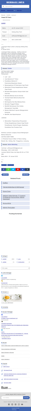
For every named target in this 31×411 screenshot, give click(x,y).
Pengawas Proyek (8, 370)
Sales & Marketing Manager (7, 352)
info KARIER (4, 277)
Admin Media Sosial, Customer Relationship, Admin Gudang (15, 345)
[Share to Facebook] (3, 169)
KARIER (3, 23)
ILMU (19, 259)
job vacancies (4, 282)
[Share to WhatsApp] (8, 169)
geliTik (2, 332)
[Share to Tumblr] (27, 169)
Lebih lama (25, 174)
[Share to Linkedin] (22, 169)
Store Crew (7, 191)
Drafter (10, 68)
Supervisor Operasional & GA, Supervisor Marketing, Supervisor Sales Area (15, 374)
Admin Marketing (12, 144)
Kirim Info (19, 10)
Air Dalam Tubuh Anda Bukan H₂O (9, 318)
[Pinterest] (15, 404)
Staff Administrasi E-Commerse (11, 379)
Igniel (18, 409)
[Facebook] (9, 404)
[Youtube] (22, 404)
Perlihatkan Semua (6, 338)
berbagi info (15, 2)
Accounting (7, 203)
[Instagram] (19, 404)
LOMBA (4, 262)
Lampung (11, 165)
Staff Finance (6, 366)
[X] (12, 404)
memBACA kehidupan (6, 323)
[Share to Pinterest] (18, 169)
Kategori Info (10, 10)
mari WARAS (4, 316)
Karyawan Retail (7, 382)
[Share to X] (13, 169)
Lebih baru (5, 174)
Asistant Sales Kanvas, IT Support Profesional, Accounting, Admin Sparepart (14, 197)
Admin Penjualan (9, 207)
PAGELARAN (21, 262)
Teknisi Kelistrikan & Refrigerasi (13, 187)
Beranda (3, 10)
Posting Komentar (6, 19)
